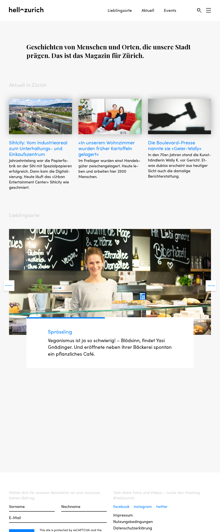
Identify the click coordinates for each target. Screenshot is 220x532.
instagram (143, 506)
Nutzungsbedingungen (133, 521)
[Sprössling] (110, 282)
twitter (162, 506)
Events (170, 10)
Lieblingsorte (120, 10)
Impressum (123, 515)
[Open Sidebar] (208, 10)
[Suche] (199, 10)
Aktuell (148, 10)
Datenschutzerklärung (132, 527)
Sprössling (60, 331)
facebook (122, 506)
